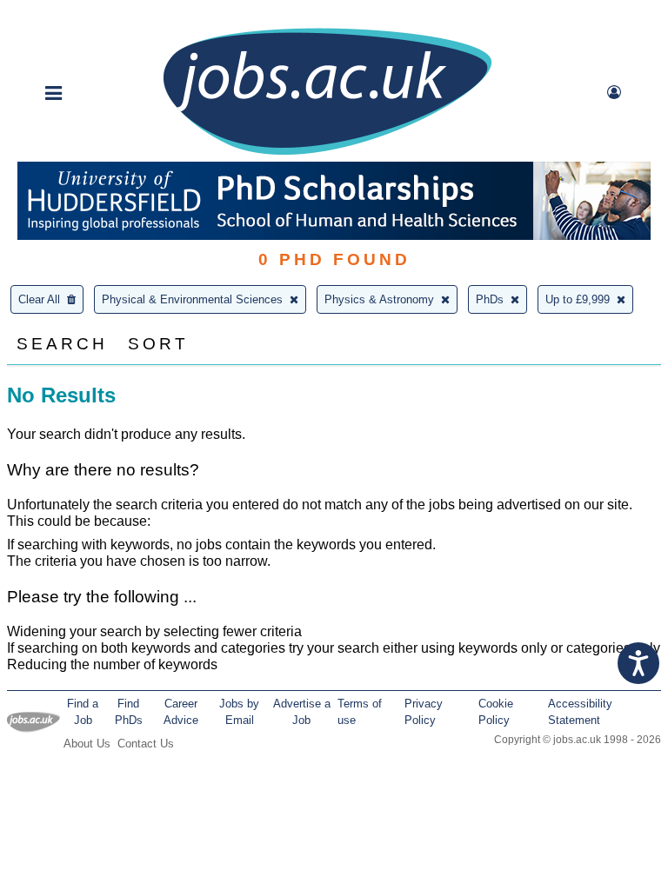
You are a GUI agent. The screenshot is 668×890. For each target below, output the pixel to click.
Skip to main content (69, 15)
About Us (86, 743)
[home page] (327, 153)
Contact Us (145, 743)
